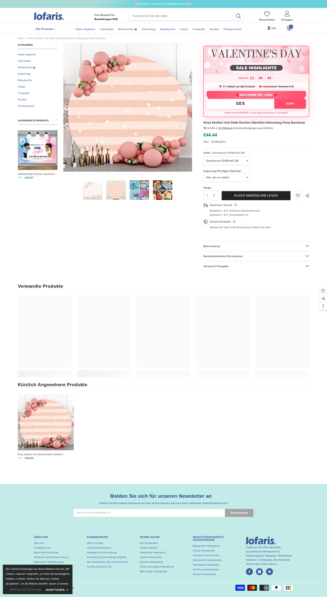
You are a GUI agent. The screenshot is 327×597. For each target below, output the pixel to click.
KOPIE (290, 103)
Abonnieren (239, 512)
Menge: (207, 187)
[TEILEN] (306, 195)
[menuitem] (38, 54)
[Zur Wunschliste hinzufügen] (298, 195)
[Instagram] (259, 571)
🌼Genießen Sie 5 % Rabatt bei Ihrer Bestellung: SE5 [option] (163, 3)
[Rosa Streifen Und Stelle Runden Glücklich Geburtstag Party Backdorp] (46, 422)
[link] (45, 371)
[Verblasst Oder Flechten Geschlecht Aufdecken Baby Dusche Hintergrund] (38, 150)
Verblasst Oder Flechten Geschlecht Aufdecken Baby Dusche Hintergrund (37, 174)
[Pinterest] (269, 571)
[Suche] (186, 15)
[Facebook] (249, 571)
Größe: (223, 152)
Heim (20, 38)
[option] (127, 107)
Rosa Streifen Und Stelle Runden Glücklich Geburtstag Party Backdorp (40, 454)
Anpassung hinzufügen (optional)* (222, 171)
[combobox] (181, 15)
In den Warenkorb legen (256, 195)
